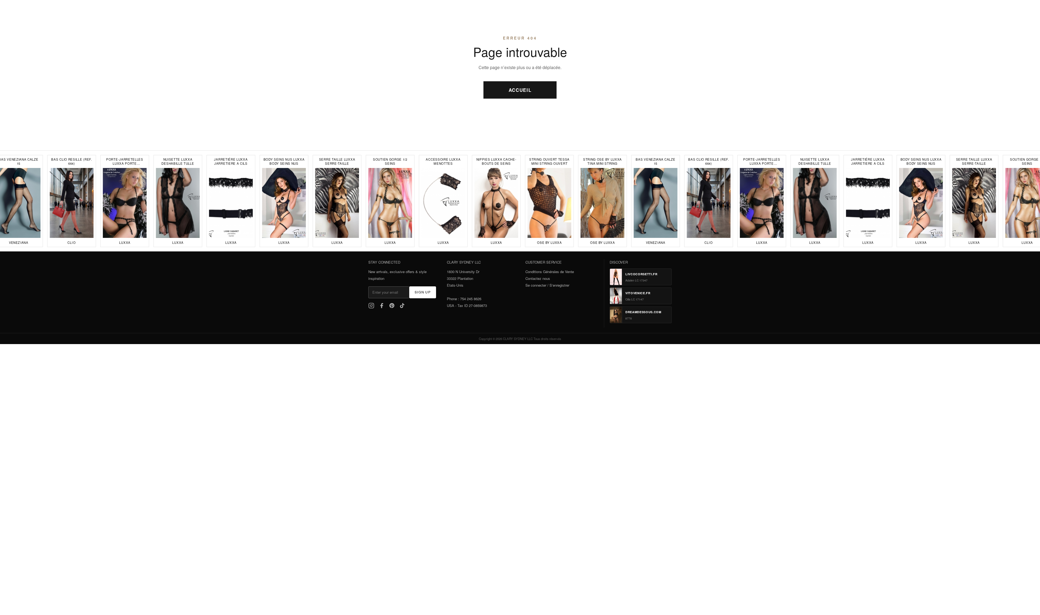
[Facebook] (382, 306)
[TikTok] (402, 306)
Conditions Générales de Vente (549, 271)
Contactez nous (537, 278)
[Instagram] (371, 306)
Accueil (520, 90)
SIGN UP (423, 292)
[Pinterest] (392, 306)
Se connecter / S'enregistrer (547, 285)
